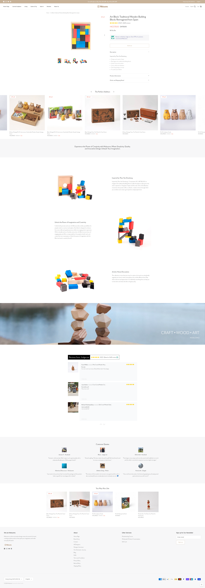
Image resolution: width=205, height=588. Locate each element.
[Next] (104, 35)
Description (113, 52)
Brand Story (77, 539)
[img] (97, 357)
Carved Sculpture (16, 6)
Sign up (180, 542)
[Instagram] (6, 1)
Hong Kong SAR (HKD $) (189, 1)
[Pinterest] (10, 1)
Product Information (115, 76)
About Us (56, 6)
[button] (101, 425)
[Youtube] (8, 1)
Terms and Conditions (79, 558)
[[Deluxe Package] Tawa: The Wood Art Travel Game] (140, 112)
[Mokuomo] (102, 6)
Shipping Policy (77, 566)
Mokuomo (10, 583)
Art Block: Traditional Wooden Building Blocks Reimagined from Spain (65, 12)
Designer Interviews (79, 547)
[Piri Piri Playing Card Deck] (125, 502)
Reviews (49, 6)
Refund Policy (77, 563)
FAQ (75, 555)
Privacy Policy (77, 560)
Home (47, 12)
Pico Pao (114, 30)
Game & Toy (34, 6)
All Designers (77, 544)
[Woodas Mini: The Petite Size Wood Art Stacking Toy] (148, 502)
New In (42, 6)
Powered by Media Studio (17, 583)
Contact (76, 541)
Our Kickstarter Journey (80, 550)
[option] (81, 35)
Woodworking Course (127, 536)
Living (25, 6)
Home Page (6, 6)
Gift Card (124, 541)
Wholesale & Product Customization (131, 539)
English (198, 1)
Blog (75, 552)
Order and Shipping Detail (117, 80)
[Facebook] (3, 1)
